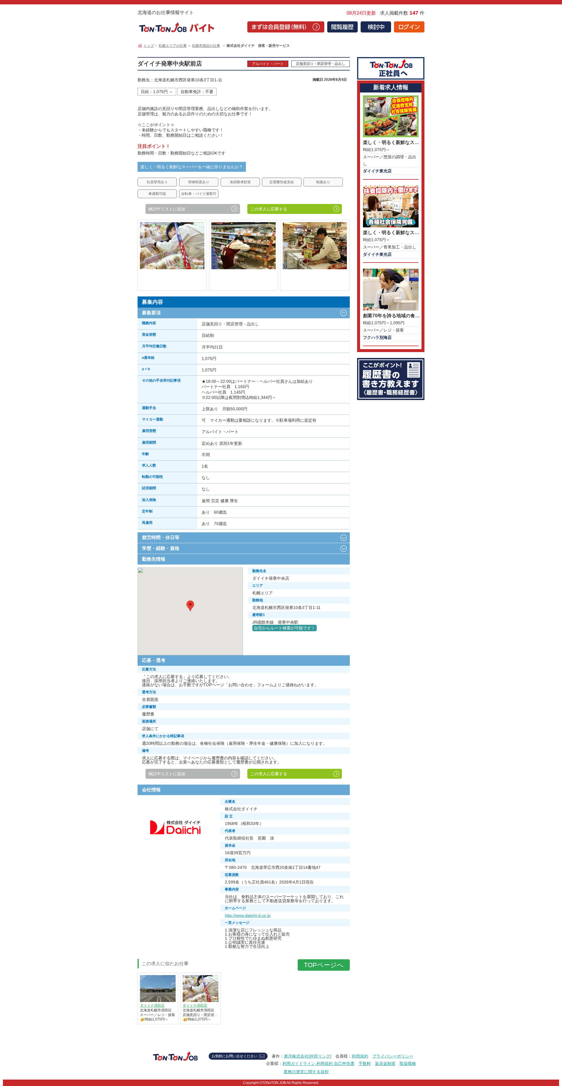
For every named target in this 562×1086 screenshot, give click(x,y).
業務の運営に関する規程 (306, 1071)
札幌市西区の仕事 (206, 46)
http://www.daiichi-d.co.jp (247, 915)
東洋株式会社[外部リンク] (307, 1056)
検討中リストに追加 (166, 209)
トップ (148, 46)
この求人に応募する (268, 209)
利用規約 (360, 1056)
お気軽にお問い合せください (234, 1056)
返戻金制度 (385, 1063)
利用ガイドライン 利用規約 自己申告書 (318, 1063)
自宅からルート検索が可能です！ (284, 628)
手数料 (365, 1063)
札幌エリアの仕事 (173, 46)
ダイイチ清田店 (152, 1005)
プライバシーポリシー (392, 1056)
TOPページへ (324, 965)
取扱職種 (408, 1063)
